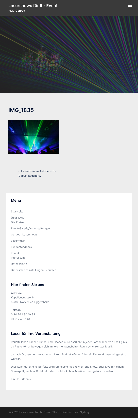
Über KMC (17, 217)
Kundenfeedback (21, 247)
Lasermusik (18, 240)
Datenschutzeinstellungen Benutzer (33, 270)
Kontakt (16, 253)
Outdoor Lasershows (24, 234)
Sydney (85, 412)
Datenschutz (19, 264)
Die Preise (17, 222)
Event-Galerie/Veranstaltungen (30, 228)
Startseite (17, 211)
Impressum (18, 257)
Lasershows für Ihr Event (33, 5)
